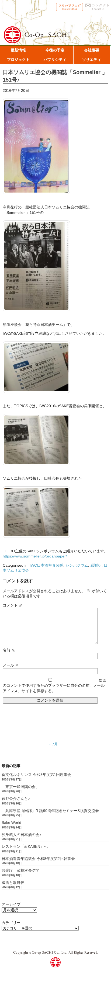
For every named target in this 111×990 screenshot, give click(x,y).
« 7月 (53, 744)
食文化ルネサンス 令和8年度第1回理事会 (36, 774)
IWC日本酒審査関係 (46, 565)
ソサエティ (91, 59)
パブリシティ (55, 59)
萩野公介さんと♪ (16, 798)
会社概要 (91, 50)
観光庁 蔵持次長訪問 (20, 870)
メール (11, 665)
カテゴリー (11, 923)
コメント (13, 605)
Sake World (11, 822)
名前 (9, 650)
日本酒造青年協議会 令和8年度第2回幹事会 (38, 858)
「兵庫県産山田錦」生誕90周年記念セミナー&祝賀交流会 (50, 810)
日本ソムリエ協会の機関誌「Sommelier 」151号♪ (55, 75)
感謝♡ (96, 565)
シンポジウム (76, 565)
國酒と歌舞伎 (13, 882)
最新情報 (18, 50)
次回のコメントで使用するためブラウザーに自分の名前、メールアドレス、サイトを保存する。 (54, 685)
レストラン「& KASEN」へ (25, 846)
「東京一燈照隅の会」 (20, 787)
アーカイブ (11, 904)
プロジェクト (18, 59)
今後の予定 (55, 50)
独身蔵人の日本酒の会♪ (21, 834)
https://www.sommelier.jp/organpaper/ (35, 556)
